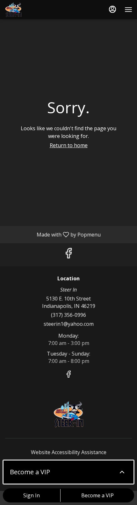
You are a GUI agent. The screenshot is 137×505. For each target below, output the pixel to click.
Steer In (68, 414)
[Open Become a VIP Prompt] (122, 472)
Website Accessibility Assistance (68, 452)
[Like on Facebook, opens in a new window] (68, 254)
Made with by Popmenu (53, 234)
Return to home (69, 145)
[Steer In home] (33, 10)
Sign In (31, 495)
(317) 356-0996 (68, 314)
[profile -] (112, 9)
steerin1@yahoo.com (69, 323)
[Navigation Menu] (128, 9)
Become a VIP (97, 495)
